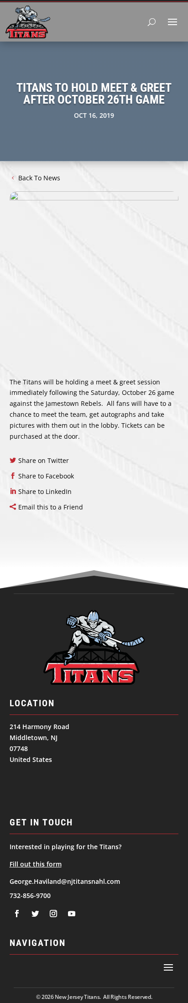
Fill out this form (36, 864)
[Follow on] (17, 913)
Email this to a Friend (50, 507)
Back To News (39, 177)
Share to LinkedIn (45, 491)
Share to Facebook (46, 476)
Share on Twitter (43, 460)
